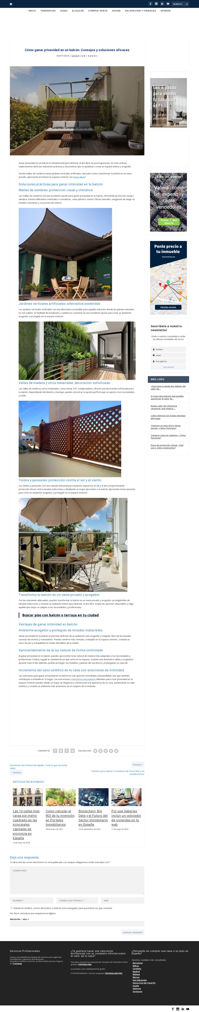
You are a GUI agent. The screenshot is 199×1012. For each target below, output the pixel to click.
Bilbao (136, 966)
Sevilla (136, 985)
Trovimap (17, 963)
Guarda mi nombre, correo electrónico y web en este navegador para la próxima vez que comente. (62, 908)
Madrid (136, 971)
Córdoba (137, 968)
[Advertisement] (99, 26)
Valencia (137, 988)
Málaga (136, 974)
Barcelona (138, 963)
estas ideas (79, 176)
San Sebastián (140, 980)
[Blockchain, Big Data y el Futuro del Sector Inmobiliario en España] (94, 797)
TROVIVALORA (84, 964)
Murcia (136, 977)
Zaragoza (137, 991)
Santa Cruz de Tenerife (144, 983)
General (75, 55)
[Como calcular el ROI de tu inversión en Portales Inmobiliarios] (61, 797)
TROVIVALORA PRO (113, 973)
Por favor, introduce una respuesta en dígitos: (33, 913)
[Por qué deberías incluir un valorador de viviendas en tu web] (126, 797)
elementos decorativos (83, 679)
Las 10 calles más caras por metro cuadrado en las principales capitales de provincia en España (26, 824)
